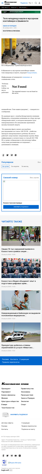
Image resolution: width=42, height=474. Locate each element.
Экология (25, 401)
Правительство (27, 389)
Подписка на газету (28, 429)
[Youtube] (15, 455)
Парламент (6, 392)
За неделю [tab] (15, 166)
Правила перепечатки (10, 362)
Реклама (5, 359)
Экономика (25, 392)
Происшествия (27, 395)
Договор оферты (7, 423)
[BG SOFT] (10, 469)
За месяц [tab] (25, 166)
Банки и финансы (8, 395)
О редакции (24, 359)
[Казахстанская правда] (10, 3)
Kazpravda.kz (32, 73)
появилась (27, 77)
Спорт (23, 404)
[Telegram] (11, 155)
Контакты (14, 359)
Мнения (4, 398)
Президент (6, 389)
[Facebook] (3, 155)
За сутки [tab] (5, 166)
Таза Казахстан (7, 408)
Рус (30, 3)
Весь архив (34, 178)
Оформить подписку (21, 207)
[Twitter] (7, 155)
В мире (4, 404)
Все (39, 162)
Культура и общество (10, 401)
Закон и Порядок (10, 26)
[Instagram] (19, 455)
